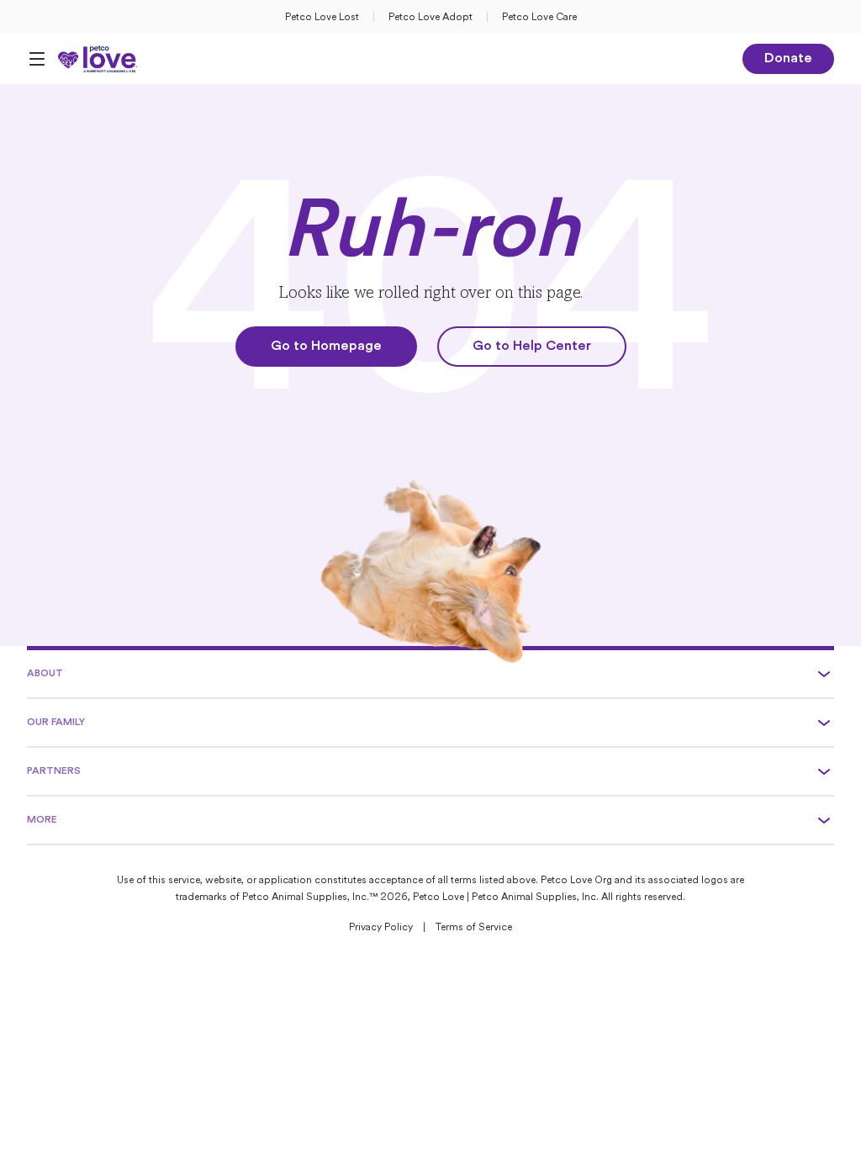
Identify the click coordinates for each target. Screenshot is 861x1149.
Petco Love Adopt (430, 18)
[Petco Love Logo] (98, 58)
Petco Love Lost (322, 18)
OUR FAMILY (56, 722)
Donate (788, 59)
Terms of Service (474, 928)
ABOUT (45, 674)
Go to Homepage (326, 346)
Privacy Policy (381, 928)
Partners (54, 771)
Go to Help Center (532, 346)
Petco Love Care (539, 18)
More (42, 820)
